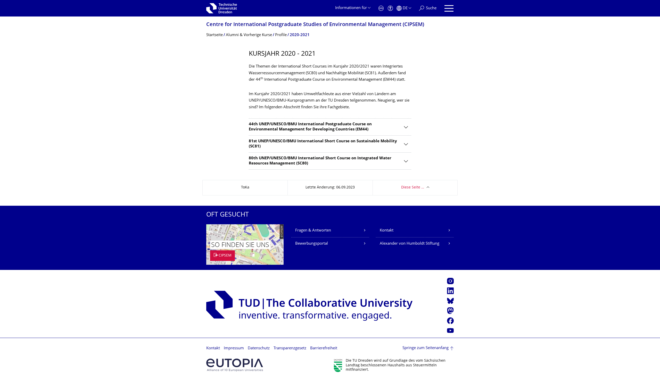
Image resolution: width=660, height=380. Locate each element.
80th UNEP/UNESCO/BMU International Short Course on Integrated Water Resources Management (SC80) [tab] (320, 161)
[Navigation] (449, 8)
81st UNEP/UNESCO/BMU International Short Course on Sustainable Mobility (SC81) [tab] (323, 143)
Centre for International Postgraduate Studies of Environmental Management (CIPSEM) (315, 24)
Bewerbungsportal (311, 244)
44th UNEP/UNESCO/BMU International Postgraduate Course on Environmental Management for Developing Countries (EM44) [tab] (310, 126)
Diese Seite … (412, 187)
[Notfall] (381, 8)
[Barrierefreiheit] (390, 8)
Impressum (234, 348)
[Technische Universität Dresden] (221, 8)
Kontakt (386, 231)
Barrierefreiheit (323, 348)
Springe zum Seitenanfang (425, 348)
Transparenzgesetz (290, 348)
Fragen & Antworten (313, 231)
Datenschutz (259, 348)
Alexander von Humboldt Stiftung (409, 244)
